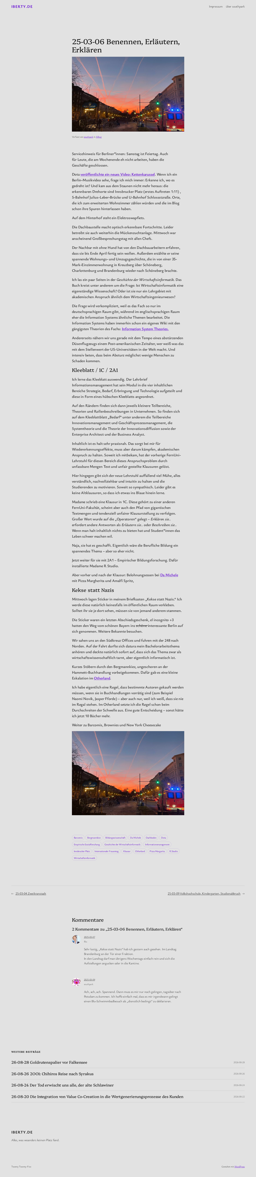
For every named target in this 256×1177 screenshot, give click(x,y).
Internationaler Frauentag (107, 851)
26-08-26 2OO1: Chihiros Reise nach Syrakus (52, 1074)
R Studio (173, 851)
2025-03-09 (89, 979)
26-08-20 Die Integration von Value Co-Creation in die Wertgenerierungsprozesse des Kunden (97, 1096)
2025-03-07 (89, 937)
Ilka (85, 941)
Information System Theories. (145, 328)
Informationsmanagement (157, 844)
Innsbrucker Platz (82, 851)
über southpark (235, 6)
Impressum (216, 6)
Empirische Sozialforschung (87, 844)
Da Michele (169, 574)
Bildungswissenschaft (115, 837)
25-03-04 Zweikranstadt (30, 893)
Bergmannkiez (93, 837)
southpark (88, 136)
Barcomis (78, 837)
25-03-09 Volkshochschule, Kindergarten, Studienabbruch (204, 893)
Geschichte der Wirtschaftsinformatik (122, 844)
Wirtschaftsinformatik (84, 858)
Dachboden (151, 837)
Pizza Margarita (157, 851)
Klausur (126, 851)
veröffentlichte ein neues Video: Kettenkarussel (117, 174)
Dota (163, 837)
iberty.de (22, 6)
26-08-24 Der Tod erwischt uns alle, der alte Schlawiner (62, 1085)
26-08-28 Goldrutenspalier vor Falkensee (49, 1062)
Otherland (102, 677)
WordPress (239, 1166)
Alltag (99, 136)
